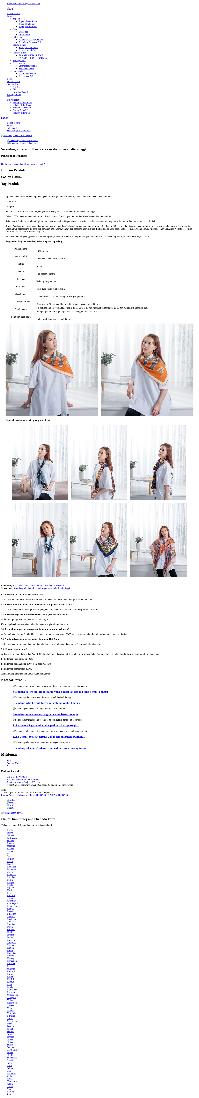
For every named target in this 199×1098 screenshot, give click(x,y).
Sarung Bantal (19, 45)
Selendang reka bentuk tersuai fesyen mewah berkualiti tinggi (41, 588)
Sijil (14, 89)
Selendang (17, 37)
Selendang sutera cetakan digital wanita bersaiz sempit (39, 585)
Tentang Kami (13, 84)
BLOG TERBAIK (37, 795)
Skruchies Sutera (26, 68)
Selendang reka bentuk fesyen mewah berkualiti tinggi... (46, 702)
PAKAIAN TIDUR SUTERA (33, 58)
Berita (10, 79)
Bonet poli (23, 32)
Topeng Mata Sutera (28, 21)
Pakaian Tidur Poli (21, 113)
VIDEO (16, 86)
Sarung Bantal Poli (27, 50)
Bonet (15, 29)
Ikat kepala (18, 71)
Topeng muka (19, 60)
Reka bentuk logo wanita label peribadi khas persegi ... (46, 725)
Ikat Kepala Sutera (27, 73)
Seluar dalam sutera (22, 107)
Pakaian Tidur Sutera (22, 105)
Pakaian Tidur (19, 52)
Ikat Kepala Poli (26, 76)
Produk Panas (7, 795)
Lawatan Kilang (20, 92)
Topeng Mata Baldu (28, 26)
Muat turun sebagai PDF (36, 164)
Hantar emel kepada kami (13, 164)
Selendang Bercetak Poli (30, 42)
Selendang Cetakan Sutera (31, 39)
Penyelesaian (13, 100)
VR (8, 97)
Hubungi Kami (14, 94)
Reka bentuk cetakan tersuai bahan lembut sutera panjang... (49, 736)
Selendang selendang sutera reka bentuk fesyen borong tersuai (50, 747)
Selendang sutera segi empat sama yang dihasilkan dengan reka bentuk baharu (60, 691)
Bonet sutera (24, 34)
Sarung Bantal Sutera (28, 47)
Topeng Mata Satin (27, 24)
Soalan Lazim (13, 81)
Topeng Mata (19, 18)
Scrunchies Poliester (28, 66)
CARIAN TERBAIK (58, 795)
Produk (10, 16)
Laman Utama (13, 13)
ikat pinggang (19, 63)
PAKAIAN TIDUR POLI (31, 55)
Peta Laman (21, 795)
